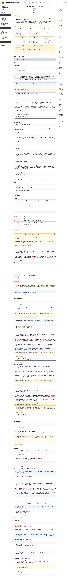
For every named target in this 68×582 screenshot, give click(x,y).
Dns (59, 35)
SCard (60, 88)
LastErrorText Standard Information (22, 144)
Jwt (59, 64)
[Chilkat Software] (11, 2)
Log (59, 66)
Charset (60, 21)
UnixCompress (61, 115)
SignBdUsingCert (23, 437)
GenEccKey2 (3, 45)
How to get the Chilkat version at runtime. (23, 190)
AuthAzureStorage (62, 11)
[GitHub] (58, 3)
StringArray (60, 106)
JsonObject (60, 61)
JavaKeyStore (61, 57)
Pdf (59, 77)
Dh (59, 31)
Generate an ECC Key (19, 544)
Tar (59, 110)
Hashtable (60, 47)
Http (59, 51)
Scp (59, 90)
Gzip (59, 46)
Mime (59, 72)
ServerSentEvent (61, 94)
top (15, 120)
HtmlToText (60, 48)
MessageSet (61, 69)
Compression (61, 26)
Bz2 (59, 15)
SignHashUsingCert (4, 37)
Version (2, 25)
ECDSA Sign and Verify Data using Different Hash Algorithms (26, 359)
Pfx (59, 79)
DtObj (60, 37)
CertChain (60, 19)
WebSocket (60, 119)
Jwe (59, 62)
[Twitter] (60, 3)
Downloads (64, 2)
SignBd (2, 33)
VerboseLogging (4, 24)
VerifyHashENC (3, 39)
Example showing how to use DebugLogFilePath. (24, 117)
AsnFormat (3, 17)
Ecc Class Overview (30, 51)
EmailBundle (61, 42)
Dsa (59, 36)
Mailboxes (60, 67)
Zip (59, 126)
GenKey (2, 30)
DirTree (60, 32)
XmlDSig (60, 122)
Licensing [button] (32, 2)
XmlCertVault (61, 121)
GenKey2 (2, 31)
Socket (60, 99)
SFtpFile (60, 98)
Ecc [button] (44, 2)
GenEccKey (3, 44)
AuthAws (60, 9)
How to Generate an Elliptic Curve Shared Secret (24, 327)
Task (59, 111)
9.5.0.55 (23, 555)
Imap (59, 56)
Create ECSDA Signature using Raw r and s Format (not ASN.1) (26, 93)
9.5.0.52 (23, 304)
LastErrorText (3, 20)
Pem (59, 78)
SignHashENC (3, 36)
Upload (60, 116)
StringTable (60, 109)
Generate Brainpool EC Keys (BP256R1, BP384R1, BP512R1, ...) (26, 545)
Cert (23, 367)
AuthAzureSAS (61, 10)
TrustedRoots (61, 114)
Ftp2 (59, 45)
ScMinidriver (61, 89)
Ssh (59, 101)
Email (59, 41)
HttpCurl (60, 52)
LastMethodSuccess (4, 23)
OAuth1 (60, 74)
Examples (3, 12)
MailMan (60, 68)
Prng (59, 83)
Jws (59, 63)
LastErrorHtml (3, 19)
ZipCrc (60, 127)
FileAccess (60, 43)
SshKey (60, 103)
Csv (59, 30)
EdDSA (60, 40)
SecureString (61, 93)
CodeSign (60, 25)
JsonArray (60, 59)
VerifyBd (2, 38)
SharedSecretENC (4, 32)
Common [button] (48, 2)
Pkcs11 (60, 80)
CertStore (60, 20)
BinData (60, 14)
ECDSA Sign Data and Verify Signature (22, 512)
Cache (60, 16)
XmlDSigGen (61, 124)
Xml (59, 120)
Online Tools (40, 2)
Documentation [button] (26, 2)
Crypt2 (60, 27)
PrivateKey (60, 82)
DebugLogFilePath (4, 18)
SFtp (59, 95)
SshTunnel (60, 104)
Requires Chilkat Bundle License (35, 12)
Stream (60, 105)
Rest (59, 85)
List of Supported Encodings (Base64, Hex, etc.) (24, 326)
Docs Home (3, 9)
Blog (36, 2)
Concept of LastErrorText (20, 142)
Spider (60, 100)
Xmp (59, 125)
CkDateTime (61, 22)
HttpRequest (61, 53)
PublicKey (60, 84)
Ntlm (59, 73)
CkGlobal (60, 24)
